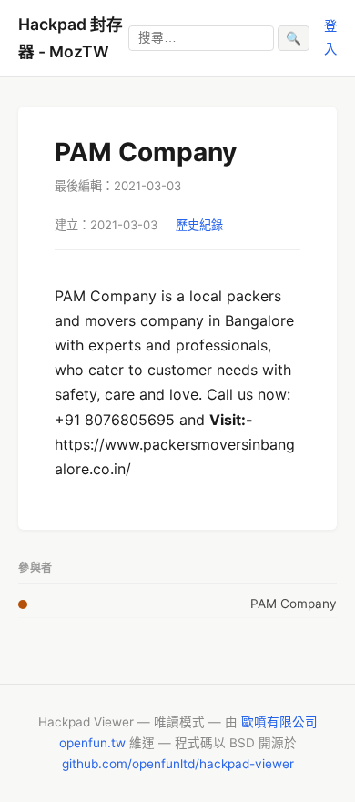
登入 (330, 37)
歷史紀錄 (199, 225)
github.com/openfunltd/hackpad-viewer (178, 763)
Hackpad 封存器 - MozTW (70, 38)
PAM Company (293, 603)
